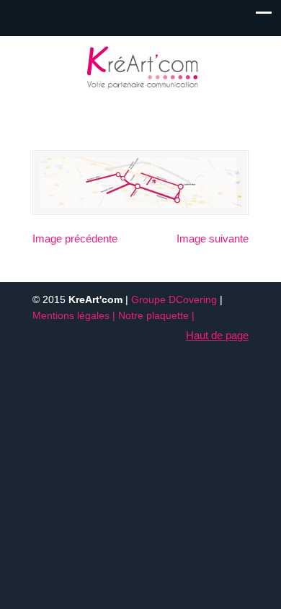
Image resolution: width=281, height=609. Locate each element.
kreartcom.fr (140, 65)
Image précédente (74, 238)
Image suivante (213, 238)
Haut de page (217, 335)
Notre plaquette (153, 315)
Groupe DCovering (174, 299)
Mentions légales (71, 315)
